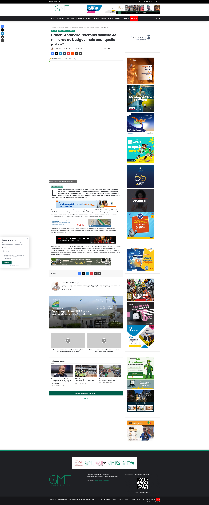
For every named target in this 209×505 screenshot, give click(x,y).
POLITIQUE (70, 18)
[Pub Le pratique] (140, 388)
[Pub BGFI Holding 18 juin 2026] (140, 187)
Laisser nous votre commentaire (85, 393)
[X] (67, 289)
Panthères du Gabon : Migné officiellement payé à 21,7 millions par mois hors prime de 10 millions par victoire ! (61, 381)
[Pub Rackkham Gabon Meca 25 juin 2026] (140, 163)
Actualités (55, 305)
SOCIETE (88, 18)
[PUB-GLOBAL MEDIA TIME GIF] (140, 211)
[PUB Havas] (140, 135)
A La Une (54, 30)
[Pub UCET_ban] (81, 226)
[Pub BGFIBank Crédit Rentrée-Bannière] (86, 207)
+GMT (109, 18)
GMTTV (135, 18)
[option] (86, 312)
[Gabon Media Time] (61, 9)
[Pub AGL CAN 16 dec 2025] (140, 111)
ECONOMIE (79, 18)
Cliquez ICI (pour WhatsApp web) (142, 492)
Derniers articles (60, 27)
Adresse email (6, 248)
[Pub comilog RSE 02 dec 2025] (140, 83)
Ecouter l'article (58, 186)
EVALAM (17, 265)
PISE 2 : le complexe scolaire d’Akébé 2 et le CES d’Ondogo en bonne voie (84, 380)
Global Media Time (89, 499)
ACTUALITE (60, 18)
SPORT (103, 18)
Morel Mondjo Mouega (59, 48)
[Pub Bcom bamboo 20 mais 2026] (140, 379)
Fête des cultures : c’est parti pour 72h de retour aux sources (109, 379)
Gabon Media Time (73, 499)
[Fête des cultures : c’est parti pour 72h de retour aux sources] (110, 371)
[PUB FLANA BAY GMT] (140, 411)
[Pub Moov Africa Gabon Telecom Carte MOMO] (140, 270)
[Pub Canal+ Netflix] (86, 243)
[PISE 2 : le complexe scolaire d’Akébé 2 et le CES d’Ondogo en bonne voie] (86, 371)
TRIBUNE (95, 18)
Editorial (126, 18)
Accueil (54, 27)
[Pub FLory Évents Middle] (81, 265)
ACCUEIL (52, 18)
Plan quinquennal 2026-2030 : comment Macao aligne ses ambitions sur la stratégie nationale (70, 313)
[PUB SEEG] (140, 238)
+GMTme (117, 18)
